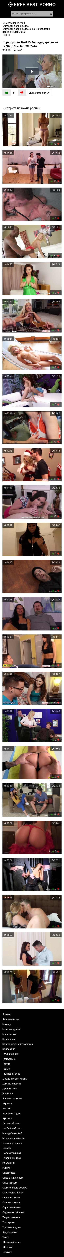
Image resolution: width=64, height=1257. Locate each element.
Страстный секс (11, 1207)
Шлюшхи (7, 1247)
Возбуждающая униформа (17, 1044)
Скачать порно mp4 (13, 22)
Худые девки (9, 1232)
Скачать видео (40, 92)
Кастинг (6, 1108)
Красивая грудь (11, 1113)
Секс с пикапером (12, 1177)
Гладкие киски (10, 1053)
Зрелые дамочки (12, 1098)
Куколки (7, 1118)
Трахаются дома (11, 1227)
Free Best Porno (34, 4)
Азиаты (6, 1014)
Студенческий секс (13, 1212)
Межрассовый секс (13, 1138)
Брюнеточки (9, 1034)
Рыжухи (6, 1167)
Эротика (7, 1252)
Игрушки (7, 1103)
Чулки (5, 1237)
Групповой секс (11, 1073)
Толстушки (8, 1222)
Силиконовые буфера (14, 1187)
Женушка (7, 1093)
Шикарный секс (11, 1242)
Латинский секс (11, 1123)
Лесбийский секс (12, 1128)
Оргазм (6, 1148)
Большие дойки (11, 1029)
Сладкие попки (11, 1197)
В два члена (9, 1039)
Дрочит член (9, 1088)
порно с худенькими (13, 31)
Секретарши (9, 1172)
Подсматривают (11, 1153)
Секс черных (9, 1182)
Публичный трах (11, 1157)
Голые (6, 1068)
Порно (6, 34)
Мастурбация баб (12, 1133)
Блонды (6, 1024)
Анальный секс (11, 1019)
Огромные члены (12, 1143)
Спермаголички (11, 1202)
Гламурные (8, 1058)
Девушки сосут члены (14, 1078)
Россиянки (8, 1162)
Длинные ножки (11, 1083)
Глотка (6, 1063)
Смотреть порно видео (15, 25)
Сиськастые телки (12, 1192)
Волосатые (8, 1049)
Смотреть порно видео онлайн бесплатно (26, 28)
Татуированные (11, 1217)
